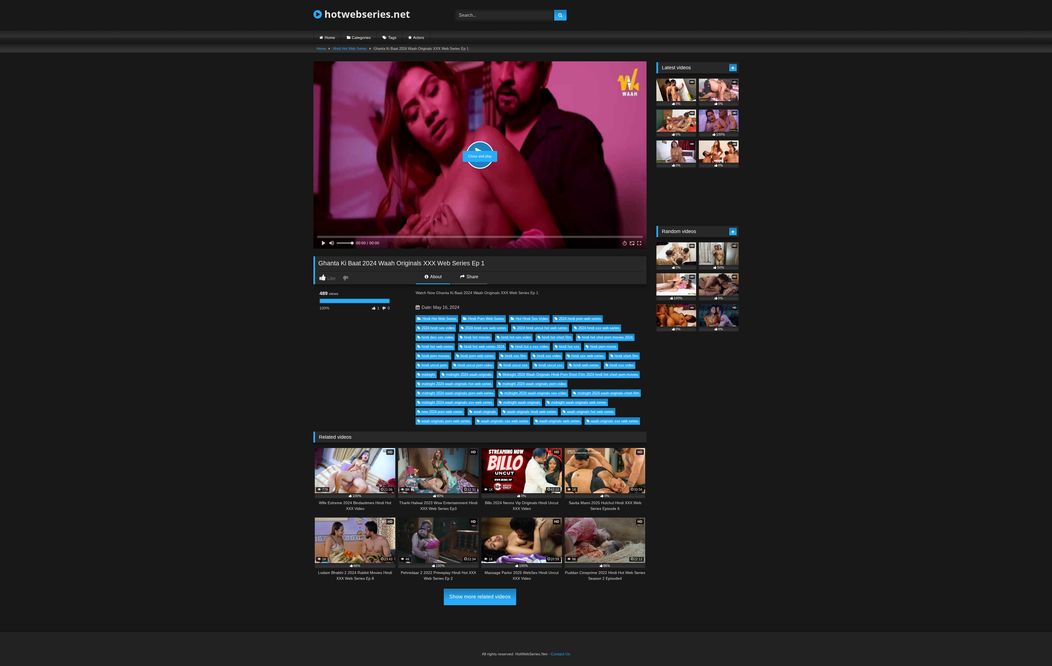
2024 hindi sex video (438, 328)
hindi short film (626, 356)
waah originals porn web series (446, 421)
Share (471, 276)
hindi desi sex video (437, 337)
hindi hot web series (437, 347)
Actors (418, 37)
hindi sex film (515, 356)
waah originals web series (559, 421)
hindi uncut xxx (551, 365)
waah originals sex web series (504, 421)
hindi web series (586, 365)
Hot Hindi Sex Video (532, 319)
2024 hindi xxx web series (598, 328)
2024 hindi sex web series (485, 328)
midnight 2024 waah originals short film (608, 393)
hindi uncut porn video (475, 365)
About (435, 276)
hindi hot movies (477, 337)
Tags (392, 37)
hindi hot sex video (516, 337)
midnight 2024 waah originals (469, 374)
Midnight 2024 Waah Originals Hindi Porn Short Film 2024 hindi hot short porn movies (570, 374)
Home (330, 37)
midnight (428, 374)
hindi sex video (549, 356)
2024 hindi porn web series (580, 319)
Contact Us (560, 654)
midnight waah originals (521, 402)
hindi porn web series (477, 356)
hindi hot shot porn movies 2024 (607, 337)
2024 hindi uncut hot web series (542, 328)
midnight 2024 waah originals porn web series (457, 393)
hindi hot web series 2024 (484, 347)
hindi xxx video (622, 365)
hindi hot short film (556, 337)
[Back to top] (1035, 649)
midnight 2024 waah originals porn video (534, 384)
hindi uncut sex (516, 365)
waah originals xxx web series (614, 421)
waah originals (485, 412)
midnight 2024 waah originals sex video (535, 393)
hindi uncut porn (434, 365)
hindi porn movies (436, 356)
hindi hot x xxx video (531, 347)
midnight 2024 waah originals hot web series (456, 384)
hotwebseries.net (366, 14)
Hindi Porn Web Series (486, 319)
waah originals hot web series (590, 412)
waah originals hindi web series (531, 412)
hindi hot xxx (569, 347)
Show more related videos (480, 596)
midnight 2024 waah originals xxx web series (457, 402)
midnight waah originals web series (578, 402)
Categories (361, 37)
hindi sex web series (587, 356)
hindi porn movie (603, 347)
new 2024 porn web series (442, 412)
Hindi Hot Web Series (350, 49)
